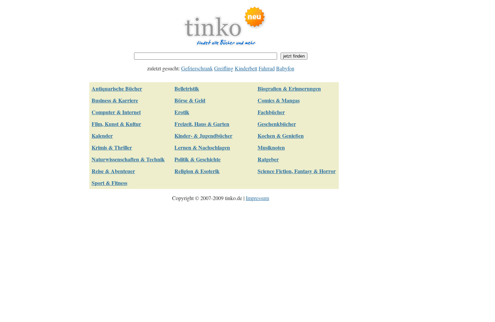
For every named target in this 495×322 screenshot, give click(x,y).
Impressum (257, 197)
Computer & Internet (116, 112)
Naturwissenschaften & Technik (128, 159)
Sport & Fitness (109, 183)
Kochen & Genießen (281, 135)
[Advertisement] (379, 106)
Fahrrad (267, 68)
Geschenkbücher (277, 124)
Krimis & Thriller (112, 147)
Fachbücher (271, 112)
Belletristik (186, 88)
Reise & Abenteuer (113, 171)
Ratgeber (268, 159)
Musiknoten (271, 147)
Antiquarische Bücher (117, 88)
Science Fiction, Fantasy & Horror (297, 171)
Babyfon (285, 68)
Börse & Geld (189, 100)
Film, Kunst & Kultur (116, 124)
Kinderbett (246, 68)
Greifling (223, 68)
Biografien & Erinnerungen (289, 88)
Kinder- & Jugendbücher (203, 135)
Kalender (102, 135)
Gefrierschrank (197, 68)
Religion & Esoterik (197, 171)
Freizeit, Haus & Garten (201, 124)
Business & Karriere (115, 100)
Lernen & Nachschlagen (202, 147)
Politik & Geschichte (197, 159)
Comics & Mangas (279, 100)
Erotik (181, 112)
